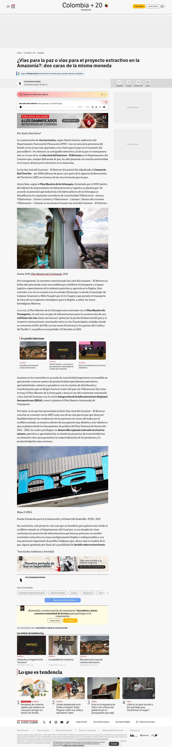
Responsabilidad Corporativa (113, 730)
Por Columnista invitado (35, 577)
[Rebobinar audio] (92, 107)
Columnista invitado (32, 81)
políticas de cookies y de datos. (73, 745)
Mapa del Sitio (81, 722)
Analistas (23, 363)
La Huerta (35, 702)
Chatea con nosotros (147, 722)
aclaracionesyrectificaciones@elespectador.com (92, 739)
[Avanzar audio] (96, 107)
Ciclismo (59, 702)
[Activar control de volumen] (104, 107)
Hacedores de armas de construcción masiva (29, 366)
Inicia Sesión (153, 6)
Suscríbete (139, 6)
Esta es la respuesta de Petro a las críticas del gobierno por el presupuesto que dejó (103, 708)
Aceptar (114, 744)
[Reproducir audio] (21, 107)
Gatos (129, 702)
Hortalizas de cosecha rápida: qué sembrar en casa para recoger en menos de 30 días (32, 708)
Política (94, 702)
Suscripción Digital (122, 722)
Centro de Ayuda (43, 730)
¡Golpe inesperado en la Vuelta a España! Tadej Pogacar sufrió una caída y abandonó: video (69, 708)
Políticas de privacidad (64, 730)
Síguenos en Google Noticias (64, 600)
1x (100, 107)
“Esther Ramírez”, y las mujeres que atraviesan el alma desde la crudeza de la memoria (61, 366)
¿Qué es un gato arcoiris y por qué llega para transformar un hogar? (140, 707)
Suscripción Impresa (101, 722)
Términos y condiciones (87, 730)
